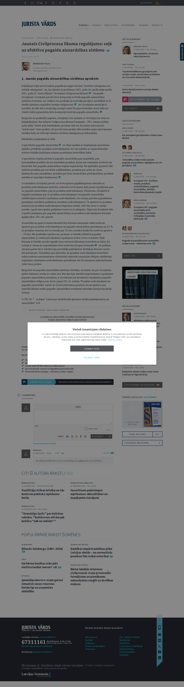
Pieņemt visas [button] (92, 349)
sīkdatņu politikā (115, 340)
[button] (92, 357)
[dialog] (92, 343)
